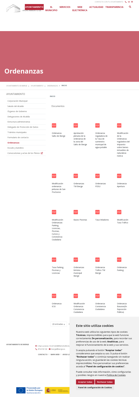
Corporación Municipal (17, 101)
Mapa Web (55, 354)
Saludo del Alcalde (15, 106)
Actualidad (96, 7)
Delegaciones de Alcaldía (18, 116)
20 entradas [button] (57, 324)
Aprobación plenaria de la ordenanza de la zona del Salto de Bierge (80, 139)
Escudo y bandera (15, 148)
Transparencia (114, 7)
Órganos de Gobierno (17, 111)
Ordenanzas (52, 86)
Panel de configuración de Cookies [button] (95, 387)
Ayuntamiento (34, 7)
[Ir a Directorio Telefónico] (126, 2)
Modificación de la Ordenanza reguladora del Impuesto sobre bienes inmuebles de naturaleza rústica (123, 144)
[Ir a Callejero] (132, 2)
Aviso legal (68, 354)
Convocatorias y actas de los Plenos (23, 153)
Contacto (43, 354)
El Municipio (51, 9)
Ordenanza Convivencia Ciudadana (100, 306)
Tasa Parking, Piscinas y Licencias (58, 270)
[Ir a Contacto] (129, 2)
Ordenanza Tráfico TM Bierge (100, 270)
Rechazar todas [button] (105, 382)
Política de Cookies (116, 375)
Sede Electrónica (79, 9)
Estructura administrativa (18, 121)
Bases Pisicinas (80, 219)
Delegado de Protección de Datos (22, 127)
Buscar (130, 6)
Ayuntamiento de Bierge (16, 86)
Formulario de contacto (18, 137)
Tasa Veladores (102, 219)
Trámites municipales (17, 132)
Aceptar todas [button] (85, 382)
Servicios (64, 7)
